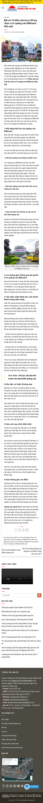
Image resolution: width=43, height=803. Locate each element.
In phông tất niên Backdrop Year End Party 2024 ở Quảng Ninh (19, 655)
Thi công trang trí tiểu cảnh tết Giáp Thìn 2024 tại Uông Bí (21, 642)
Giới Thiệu (5, 719)
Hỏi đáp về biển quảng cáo (11, 724)
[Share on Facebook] (16, 530)
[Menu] (3, 7)
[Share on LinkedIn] (27, 530)
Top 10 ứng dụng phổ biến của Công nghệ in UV (19, 637)
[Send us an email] (11, 786)
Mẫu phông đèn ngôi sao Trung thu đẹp (16, 612)
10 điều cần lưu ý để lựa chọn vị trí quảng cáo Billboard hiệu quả (21, 81)
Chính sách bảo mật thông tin (12, 748)
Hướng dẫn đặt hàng (9, 736)
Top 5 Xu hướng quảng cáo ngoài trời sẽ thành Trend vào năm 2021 (31, 551)
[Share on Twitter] (19, 530)
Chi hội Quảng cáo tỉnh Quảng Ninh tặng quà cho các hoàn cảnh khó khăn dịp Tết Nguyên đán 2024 (20, 649)
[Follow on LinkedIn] (18, 786)
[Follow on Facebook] (3, 786)
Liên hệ (4, 732)
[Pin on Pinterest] (23, 530)
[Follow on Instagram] (7, 786)
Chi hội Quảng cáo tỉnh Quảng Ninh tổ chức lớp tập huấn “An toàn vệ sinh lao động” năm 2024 (20, 625)
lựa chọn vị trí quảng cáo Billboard (21, 541)
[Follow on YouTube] (22, 786)
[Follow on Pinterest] (14, 786)
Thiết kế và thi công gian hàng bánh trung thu (17, 616)
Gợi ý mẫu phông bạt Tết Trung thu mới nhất (17, 620)
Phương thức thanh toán (10, 744)
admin (22, 32)
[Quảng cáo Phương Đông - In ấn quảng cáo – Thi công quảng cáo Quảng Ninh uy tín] (21, 7)
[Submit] (39, 595)
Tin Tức (6, 17)
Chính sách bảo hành (9, 740)
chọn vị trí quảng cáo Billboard (20, 539)
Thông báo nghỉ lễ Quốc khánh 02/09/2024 (17, 607)
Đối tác (4, 727)
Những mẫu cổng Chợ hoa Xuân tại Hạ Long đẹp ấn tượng (20, 631)
